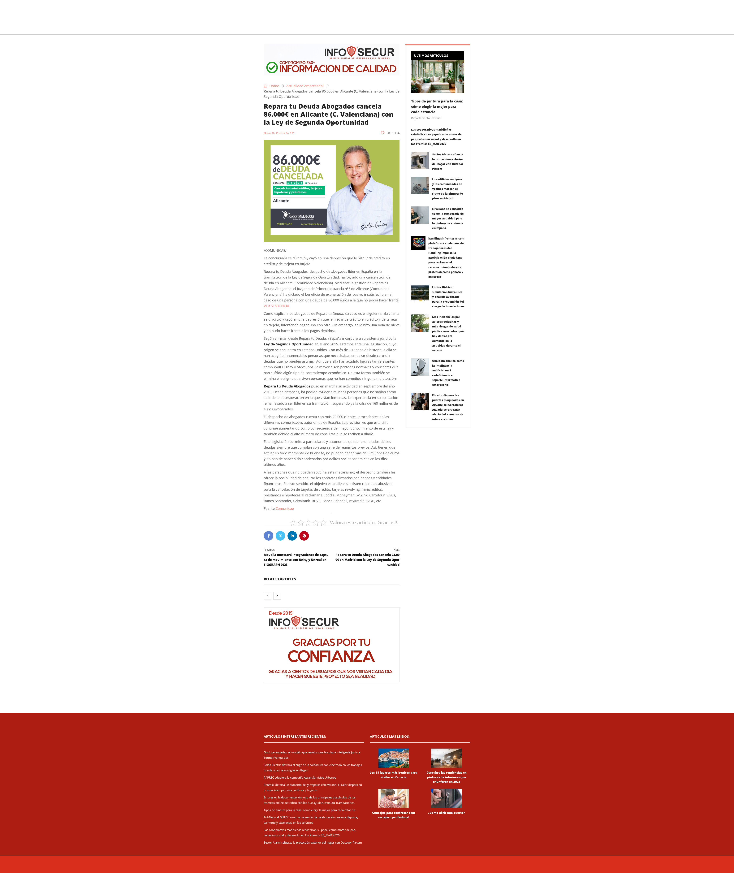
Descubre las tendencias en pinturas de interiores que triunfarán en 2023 (446, 777)
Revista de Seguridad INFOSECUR (336, 866)
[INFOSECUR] (293, 12)
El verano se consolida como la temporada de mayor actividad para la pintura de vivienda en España (448, 218)
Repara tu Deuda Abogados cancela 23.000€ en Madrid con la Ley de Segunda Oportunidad (367, 557)
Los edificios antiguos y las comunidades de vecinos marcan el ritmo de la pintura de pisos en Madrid (447, 188)
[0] (382, 133)
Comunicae (285, 508)
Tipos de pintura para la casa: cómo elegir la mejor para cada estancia (437, 106)
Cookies (428, 866)
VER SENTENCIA (276, 306)
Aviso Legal (401, 866)
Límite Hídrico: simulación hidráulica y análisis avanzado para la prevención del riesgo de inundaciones (448, 296)
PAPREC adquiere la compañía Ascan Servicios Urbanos (300, 777)
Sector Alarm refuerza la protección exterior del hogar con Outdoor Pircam (313, 842)
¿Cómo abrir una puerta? (446, 813)
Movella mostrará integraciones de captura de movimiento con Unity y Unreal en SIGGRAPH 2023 (296, 557)
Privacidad (416, 866)
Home (273, 86)
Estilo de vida (326, 29)
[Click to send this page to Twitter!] (280, 536)
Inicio (262, 29)
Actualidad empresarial (362, 29)
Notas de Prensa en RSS (279, 133)
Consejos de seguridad (291, 29)
